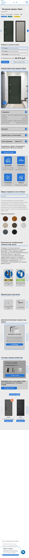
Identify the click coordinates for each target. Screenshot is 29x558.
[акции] (8, 407)
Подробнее (8, 421)
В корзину (5, 62)
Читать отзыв (15, 375)
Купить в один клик (19, 62)
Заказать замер (8, 152)
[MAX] (22, 2)
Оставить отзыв (9, 388)
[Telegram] (18, 2)
